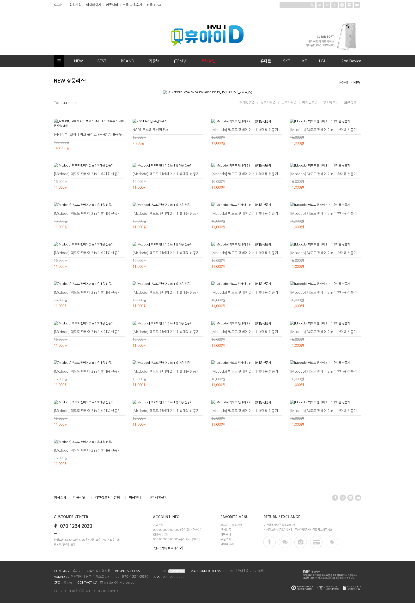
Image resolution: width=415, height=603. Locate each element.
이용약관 (79, 497)
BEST (101, 61)
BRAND (127, 61)
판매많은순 (247, 102)
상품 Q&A (154, 4)
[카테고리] (59, 61)
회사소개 (60, 497)
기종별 (154, 61)
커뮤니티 (112, 4)
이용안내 (135, 497)
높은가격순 (289, 102)
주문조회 (225, 539)
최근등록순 (352, 102)
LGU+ (324, 61)
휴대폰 (265, 61)
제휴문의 (160, 497)
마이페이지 (93, 4)
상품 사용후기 (132, 4)
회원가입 (75, 4)
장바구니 (225, 534)
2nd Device (351, 61)
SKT (286, 61)
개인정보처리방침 (107, 497)
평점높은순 (310, 102)
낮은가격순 (268, 102)
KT (304, 61)
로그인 (58, 4)
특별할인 (208, 61)
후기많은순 (331, 102)
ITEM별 (180, 61)
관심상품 (225, 529)
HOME (343, 82)
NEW (78, 61)
